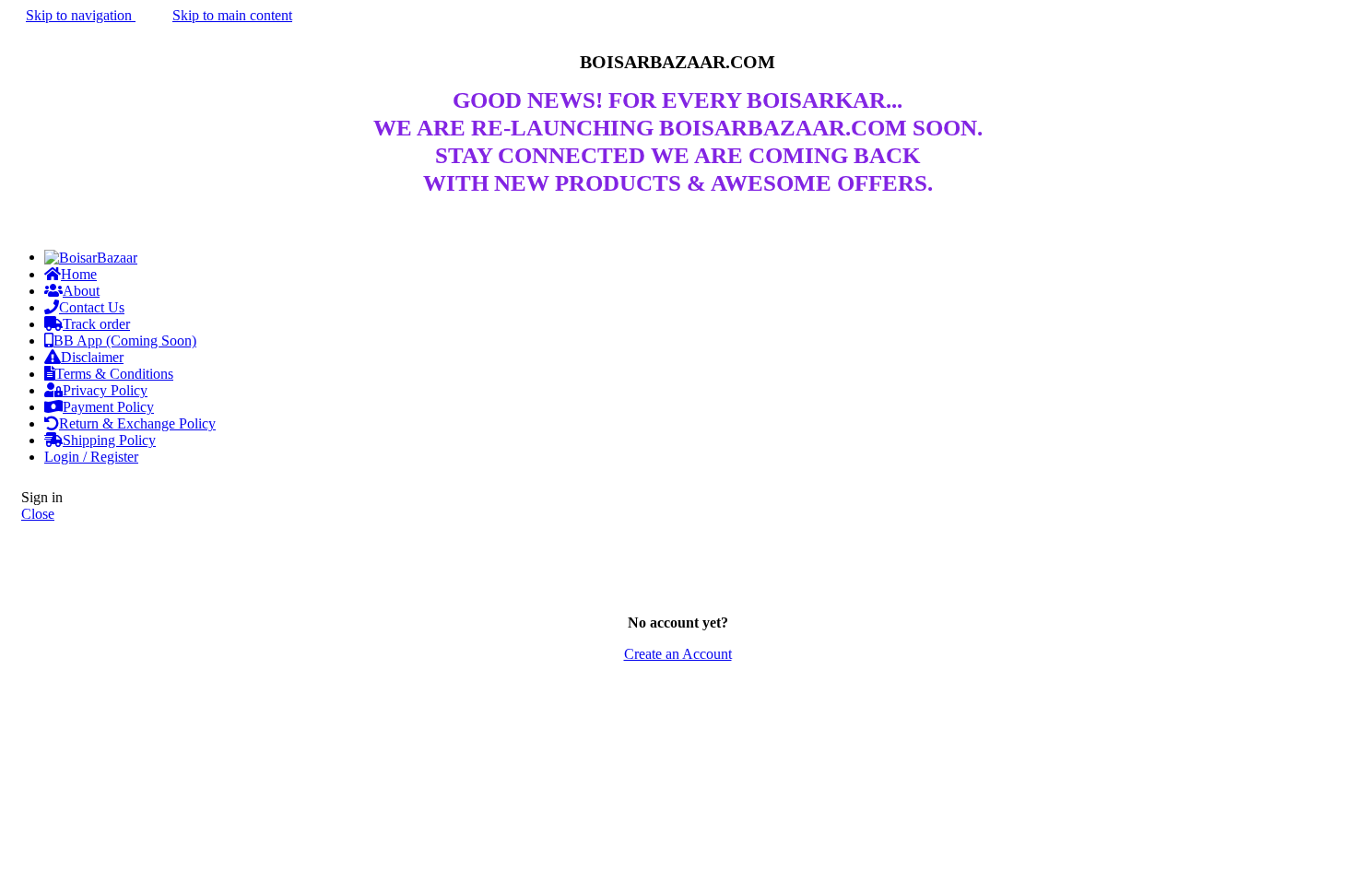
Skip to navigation (81, 15)
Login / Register (91, 456)
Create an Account (678, 654)
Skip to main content (232, 15)
